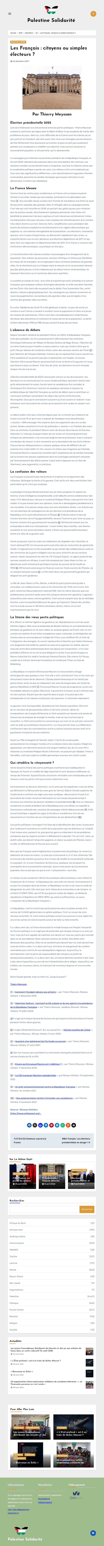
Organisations (16, 1290)
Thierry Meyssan (18, 984)
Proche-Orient (17, 1310)
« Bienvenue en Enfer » (22, 1372)
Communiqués (17, 1243)
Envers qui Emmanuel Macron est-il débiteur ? (38, 1064)
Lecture (13, 1263)
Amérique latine (17, 1236)
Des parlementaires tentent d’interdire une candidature (44, 1098)
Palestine (14, 1296)
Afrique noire (16, 1230)
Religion (14, 1323)
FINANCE (14, 1250)
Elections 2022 (18, 42)
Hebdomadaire (45, 1502)
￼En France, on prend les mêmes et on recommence (23, 1181)
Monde (13, 1270)
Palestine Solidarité (51, 20)
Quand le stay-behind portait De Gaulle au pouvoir (40, 1041)
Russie (75, 1174)
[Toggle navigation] (10, 13)
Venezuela (62, 1456)
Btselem (18, 1455)
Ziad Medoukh (32, 1428)
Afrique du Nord (17, 1223)
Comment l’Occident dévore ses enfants (35, 992)
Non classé (15, 1283)
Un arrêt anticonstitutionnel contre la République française (45, 1087)
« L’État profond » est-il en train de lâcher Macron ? (36, 1361)
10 (80, 817)
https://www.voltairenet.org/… (25, 1113)
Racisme (14, 1316)
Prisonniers (19, 1458)
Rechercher (17, 1201)
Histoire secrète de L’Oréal (77, 1030)
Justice (13, 1256)
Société (13, 1330)
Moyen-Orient (16, 1276)
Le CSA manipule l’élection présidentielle (35, 1075)
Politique (14, 1303)
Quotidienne (44, 1499)
